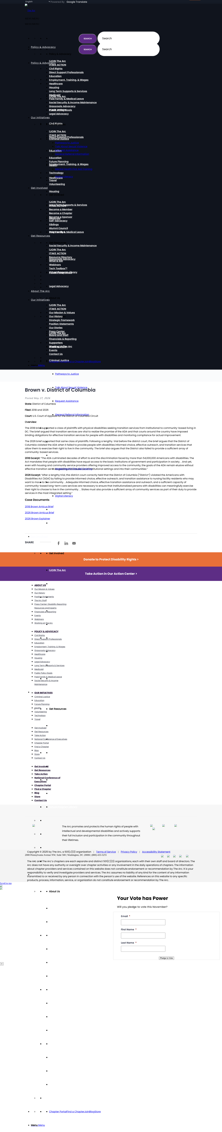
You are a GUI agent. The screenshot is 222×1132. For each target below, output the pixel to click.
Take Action (40, 735)
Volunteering (57, 523)
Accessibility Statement (156, 852)
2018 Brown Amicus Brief (39, 506)
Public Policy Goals (60, 110)
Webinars (55, 780)
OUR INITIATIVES (43, 692)
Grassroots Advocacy (62, 106)
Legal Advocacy (59, 286)
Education (55, 76)
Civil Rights (56, 68)
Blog (92, 1111)
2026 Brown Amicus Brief (39, 512)
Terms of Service (106, 852)
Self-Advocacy (58, 220)
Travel (53, 509)
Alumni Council (58, 228)
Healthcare (56, 83)
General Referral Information (72, 154)
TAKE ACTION (58, 583)
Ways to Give (57, 232)
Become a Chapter (60, 611)
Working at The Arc (60, 1057)
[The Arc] (30, 10)
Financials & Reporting (63, 1030)
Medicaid (54, 95)
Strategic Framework (62, 962)
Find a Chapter (75, 1111)
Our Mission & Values (62, 935)
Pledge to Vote (166, 958)
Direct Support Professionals (66, 137)
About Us (40, 585)
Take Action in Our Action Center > (111, 574)
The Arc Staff (40, 600)
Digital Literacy (64, 496)
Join (86, 1111)
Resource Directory (60, 752)
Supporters (56, 1044)
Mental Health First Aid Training (73, 169)
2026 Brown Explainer (37, 518)
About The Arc (40, 874)
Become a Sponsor (60, 624)
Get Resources (40, 236)
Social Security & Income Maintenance (73, 245)
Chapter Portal (58, 1111)
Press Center (57, 1003)
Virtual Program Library (63, 807)
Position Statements (61, 976)
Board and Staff (58, 1016)
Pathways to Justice (67, 374)
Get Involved (39, 536)
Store (98, 1111)
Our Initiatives (40, 117)
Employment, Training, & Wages (68, 164)
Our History (56, 949)
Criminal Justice (59, 139)
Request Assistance (67, 401)
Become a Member (60, 597)
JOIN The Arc (58, 570)
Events (53, 1071)
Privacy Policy (129, 852)
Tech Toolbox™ (58, 793)
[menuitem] (114, 1125)
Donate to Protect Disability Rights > (111, 559)
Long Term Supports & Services (68, 205)
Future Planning (59, 161)
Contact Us (56, 1084)
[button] (32, 24)
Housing (54, 191)
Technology (56, 173)
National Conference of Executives (50, 739)
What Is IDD (56, 766)
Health (53, 455)
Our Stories (56, 989)
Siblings (54, 224)
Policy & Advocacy (43, 63)
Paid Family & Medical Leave (66, 232)
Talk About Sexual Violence (71, 146)
